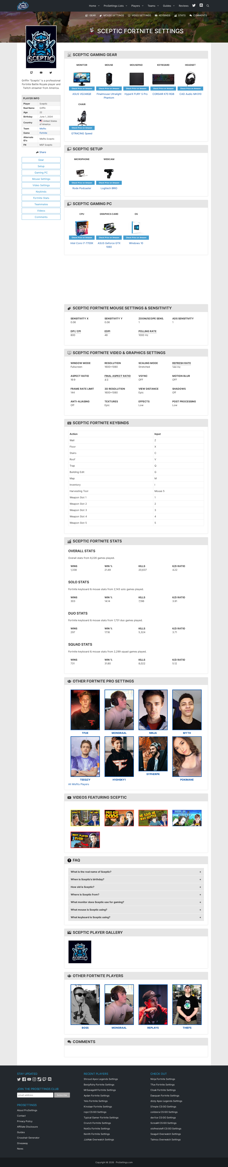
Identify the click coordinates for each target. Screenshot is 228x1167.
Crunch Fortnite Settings (97, 1123)
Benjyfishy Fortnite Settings (99, 1084)
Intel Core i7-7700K (81, 243)
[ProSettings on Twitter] (193, 6)
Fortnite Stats (41, 197)
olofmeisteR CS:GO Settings (165, 1128)
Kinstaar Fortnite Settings (98, 1106)
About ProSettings (27, 1110)
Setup (41, 166)
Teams (151, 5)
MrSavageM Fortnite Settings (100, 1090)
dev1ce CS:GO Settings (163, 1117)
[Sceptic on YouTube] (41, 72)
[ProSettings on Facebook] (24, 1080)
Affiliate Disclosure (27, 1126)
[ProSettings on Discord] (50, 1080)
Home (92, 5)
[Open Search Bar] (208, 6)
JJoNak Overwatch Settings (99, 1139)
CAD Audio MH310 (190, 93)
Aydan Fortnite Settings (97, 1095)
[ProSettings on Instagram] (35, 1080)
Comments (41, 217)
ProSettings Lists (114, 5)
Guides (167, 5)
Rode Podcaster (81, 188)
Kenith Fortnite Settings (97, 1133)
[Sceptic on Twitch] (31, 72)
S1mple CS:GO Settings (163, 1106)
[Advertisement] (137, 280)
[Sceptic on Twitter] (50, 72)
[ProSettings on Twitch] (45, 1080)
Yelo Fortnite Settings (96, 1101)
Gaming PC (41, 172)
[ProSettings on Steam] (40, 1080)
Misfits (43, 128)
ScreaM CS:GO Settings (163, 1123)
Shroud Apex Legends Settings (101, 1079)
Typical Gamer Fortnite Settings (101, 1117)
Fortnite (43, 133)
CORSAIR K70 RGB (163, 93)
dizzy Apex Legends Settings (166, 1101)
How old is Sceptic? (82, 886)
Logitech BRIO (109, 188)
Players (135, 5)
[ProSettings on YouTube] (29, 1080)
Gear (41, 159)
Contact (21, 1115)
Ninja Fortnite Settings (162, 1079)
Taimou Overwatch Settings (165, 1139)
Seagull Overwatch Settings (165, 1133)
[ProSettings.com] (23, 6)
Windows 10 (136, 243)
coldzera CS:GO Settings (164, 1112)
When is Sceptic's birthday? (87, 879)
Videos (41, 210)
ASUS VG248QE (81, 93)
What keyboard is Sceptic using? (90, 917)
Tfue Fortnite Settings (162, 1084)
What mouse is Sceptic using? (89, 909)
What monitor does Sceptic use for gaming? (97, 902)
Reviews (183, 5)
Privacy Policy (24, 1121)
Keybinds (41, 191)
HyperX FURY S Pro (136, 93)
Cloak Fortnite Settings (163, 1090)
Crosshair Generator (28, 1137)
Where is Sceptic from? (85, 894)
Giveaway (22, 1143)
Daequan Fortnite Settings (164, 1095)
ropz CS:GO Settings (95, 1112)
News (20, 1148)
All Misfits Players (78, 784)
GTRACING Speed (81, 133)
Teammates (41, 204)
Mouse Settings (41, 178)
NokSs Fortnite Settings (97, 1128)
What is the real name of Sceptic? (91, 871)
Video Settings (41, 185)
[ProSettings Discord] (201, 6)
